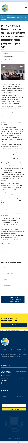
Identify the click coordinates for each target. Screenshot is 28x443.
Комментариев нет (8, 62)
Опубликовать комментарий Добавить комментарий (13, 299)
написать (13, 324)
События (3, 396)
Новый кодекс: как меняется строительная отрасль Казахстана (13, 371)
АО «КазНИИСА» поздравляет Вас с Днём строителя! (13, 379)
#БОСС (3, 251)
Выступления (19, 396)
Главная (3, 15)
